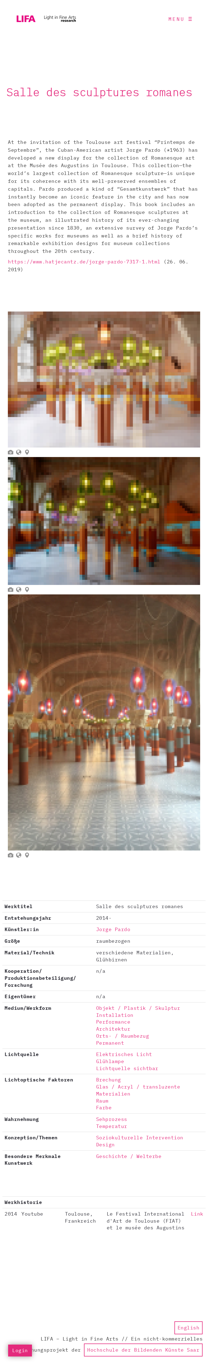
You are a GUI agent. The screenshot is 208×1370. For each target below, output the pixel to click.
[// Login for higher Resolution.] (104, 380)
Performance (113, 1022)
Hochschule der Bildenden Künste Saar (143, 1350)
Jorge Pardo (113, 929)
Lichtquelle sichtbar (127, 1068)
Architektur (113, 1029)
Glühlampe (110, 1061)
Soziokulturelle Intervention (139, 1137)
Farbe (104, 1107)
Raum (102, 1101)
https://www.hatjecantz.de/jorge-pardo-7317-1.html (84, 262)
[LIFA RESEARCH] (46, 19)
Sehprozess (111, 1119)
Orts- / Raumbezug (122, 1036)
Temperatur (111, 1126)
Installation (115, 1015)
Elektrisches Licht (124, 1054)
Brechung (108, 1080)
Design (105, 1144)
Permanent (110, 1043)
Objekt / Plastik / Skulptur (138, 1008)
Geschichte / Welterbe (129, 1156)
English (189, 1328)
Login (20, 1350)
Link (197, 1214)
